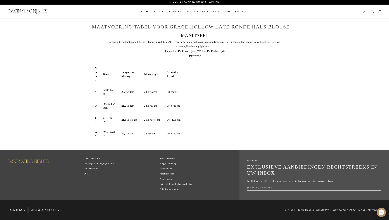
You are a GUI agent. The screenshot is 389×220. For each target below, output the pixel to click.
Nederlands (16, 210)
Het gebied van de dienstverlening (176, 184)
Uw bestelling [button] (167, 159)
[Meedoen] (378, 187)
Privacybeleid (166, 179)
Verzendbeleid (166, 168)
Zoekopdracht (323, 210)
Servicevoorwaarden (344, 210)
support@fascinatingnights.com (99, 163)
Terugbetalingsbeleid (369, 210)
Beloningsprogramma (170, 189)
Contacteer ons (91, 168)
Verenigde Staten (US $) (44, 210)
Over (86, 173)
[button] (148, 11)
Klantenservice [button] (92, 159)
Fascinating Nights (297, 210)
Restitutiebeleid (167, 173)
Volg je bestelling (168, 163)
